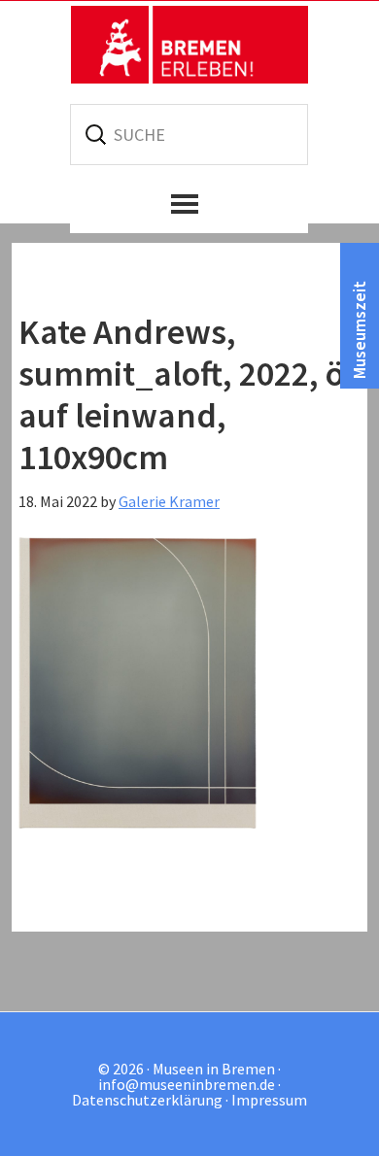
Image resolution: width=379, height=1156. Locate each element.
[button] (189, 204)
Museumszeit (359, 330)
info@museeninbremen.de (186, 1084)
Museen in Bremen (189, 45)
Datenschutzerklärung (147, 1099)
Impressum (269, 1099)
